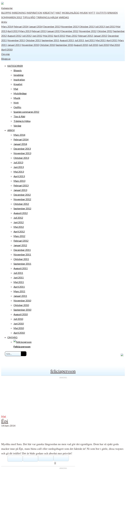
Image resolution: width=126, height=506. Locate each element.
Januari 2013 (54, 31)
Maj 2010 (115, 44)
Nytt (92, 12)
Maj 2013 (19, 171)
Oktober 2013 (86, 26)
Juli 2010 (93, 44)
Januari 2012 (100, 35)
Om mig (5, 54)
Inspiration (34, 12)
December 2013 (51, 26)
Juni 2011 (90, 40)
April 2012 (59, 35)
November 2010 (30, 44)
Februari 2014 (21, 26)
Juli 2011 (79, 40)
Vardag (64, 17)
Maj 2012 (48, 35)
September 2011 (50, 40)
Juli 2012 (27, 35)
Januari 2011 (14, 44)
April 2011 (112, 40)
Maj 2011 (100, 40)
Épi (4, 421)
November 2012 (87, 31)
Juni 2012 (37, 35)
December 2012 (69, 31)
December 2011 (22, 249)
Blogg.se (5, 58)
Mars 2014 (7, 26)
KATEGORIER (15, 65)
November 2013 (70, 26)
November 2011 (16, 40)
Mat (58, 12)
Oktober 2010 (47, 44)
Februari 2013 (39, 31)
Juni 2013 (110, 26)
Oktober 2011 (33, 40)
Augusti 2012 (14, 35)
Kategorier (7, 8)
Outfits (101, 12)
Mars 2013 (25, 31)
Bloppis (6, 12)
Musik (84, 12)
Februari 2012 (85, 35)
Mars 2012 (71, 35)
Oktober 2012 (104, 31)
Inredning (19, 12)
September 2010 (64, 44)
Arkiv (4, 21)
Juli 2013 (100, 26)
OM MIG (12, 337)
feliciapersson (63, 371)
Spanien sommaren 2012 (26, 111)
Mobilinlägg (70, 12)
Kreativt (49, 12)
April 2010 (6, 49)
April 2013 (13, 31)
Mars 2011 (19, 291)
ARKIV (11, 130)
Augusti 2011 (67, 40)
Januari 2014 (36, 26)
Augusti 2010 (81, 44)
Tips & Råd (29, 17)
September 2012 (22, 208)
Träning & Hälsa (47, 17)
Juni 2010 (104, 44)
